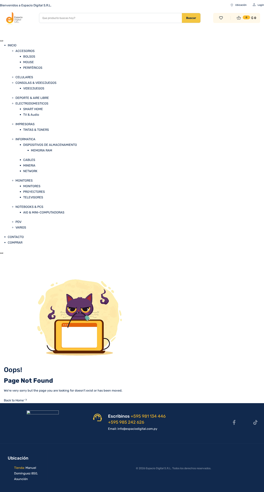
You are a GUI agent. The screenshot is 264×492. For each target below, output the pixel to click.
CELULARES (24, 77)
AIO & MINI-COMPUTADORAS (43, 212)
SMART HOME (33, 109)
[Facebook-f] (234, 422)
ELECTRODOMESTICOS (31, 103)
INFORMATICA (25, 139)
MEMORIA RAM (41, 150)
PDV (18, 222)
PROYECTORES (34, 192)
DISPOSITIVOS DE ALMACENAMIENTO (50, 145)
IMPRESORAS (25, 124)
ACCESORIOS (25, 51)
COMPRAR (15, 242)
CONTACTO (16, 237)
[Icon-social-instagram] (245, 422)
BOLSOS (29, 56)
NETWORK (30, 171)
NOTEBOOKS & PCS (29, 207)
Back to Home (14, 400)
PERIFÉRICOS (32, 68)
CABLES (29, 160)
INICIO (12, 45)
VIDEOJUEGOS (33, 88)
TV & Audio (31, 114)
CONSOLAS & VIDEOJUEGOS (35, 83)
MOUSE (28, 62)
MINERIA (29, 165)
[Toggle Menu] (1, 40)
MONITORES (24, 180)
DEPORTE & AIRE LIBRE (32, 98)
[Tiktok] (255, 422)
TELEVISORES (33, 197)
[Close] (1, 253)
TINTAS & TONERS (36, 130)
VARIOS (20, 227)
